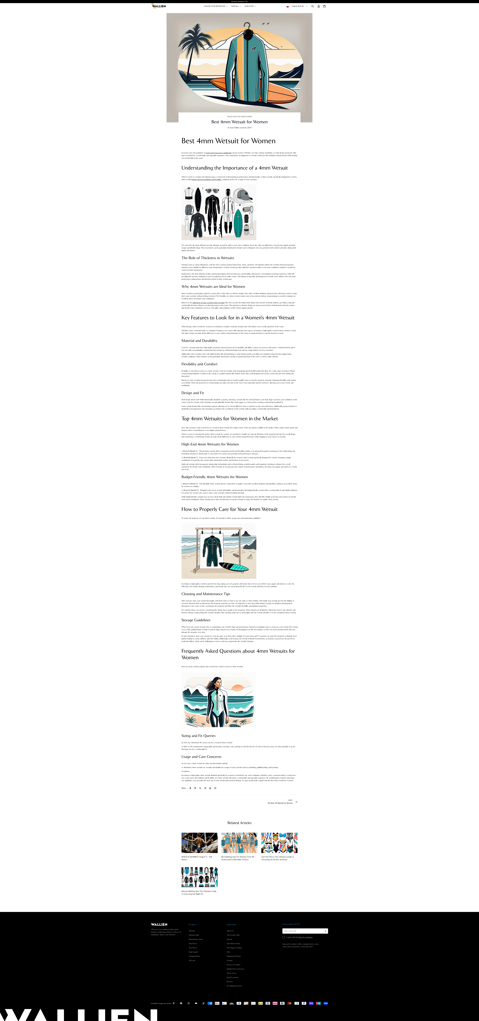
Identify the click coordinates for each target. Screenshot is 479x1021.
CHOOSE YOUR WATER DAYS (214, 6)
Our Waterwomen (233, 943)
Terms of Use (231, 973)
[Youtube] (196, 1003)
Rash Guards (193, 952)
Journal (229, 939)
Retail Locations (232, 977)
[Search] (312, 6)
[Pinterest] (195, 788)
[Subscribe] (325, 931)
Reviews (230, 982)
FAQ (228, 952)
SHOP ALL (235, 6)
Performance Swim (196, 939)
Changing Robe (194, 956)
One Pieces (193, 943)
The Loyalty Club (233, 935)
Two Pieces (193, 948)
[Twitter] (200, 788)
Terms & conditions (305, 937)
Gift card (192, 960)
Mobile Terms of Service (235, 969)
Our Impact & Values (234, 948)
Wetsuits (192, 931)
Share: (183, 788)
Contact (230, 960)
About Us (230, 931)
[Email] (215, 788)
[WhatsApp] (210, 788)
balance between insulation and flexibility (207, 179)
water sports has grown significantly (219, 153)
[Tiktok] (204, 1003)
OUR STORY (249, 6)
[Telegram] (205, 788)
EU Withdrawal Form (234, 986)
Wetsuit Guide (194, 935)
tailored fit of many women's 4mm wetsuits (208, 303)
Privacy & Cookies (233, 965)
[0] (324, 6)
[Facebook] (190, 788)
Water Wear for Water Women (239, 116)
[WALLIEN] (158, 6)
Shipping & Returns (234, 956)
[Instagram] (189, 1003)
